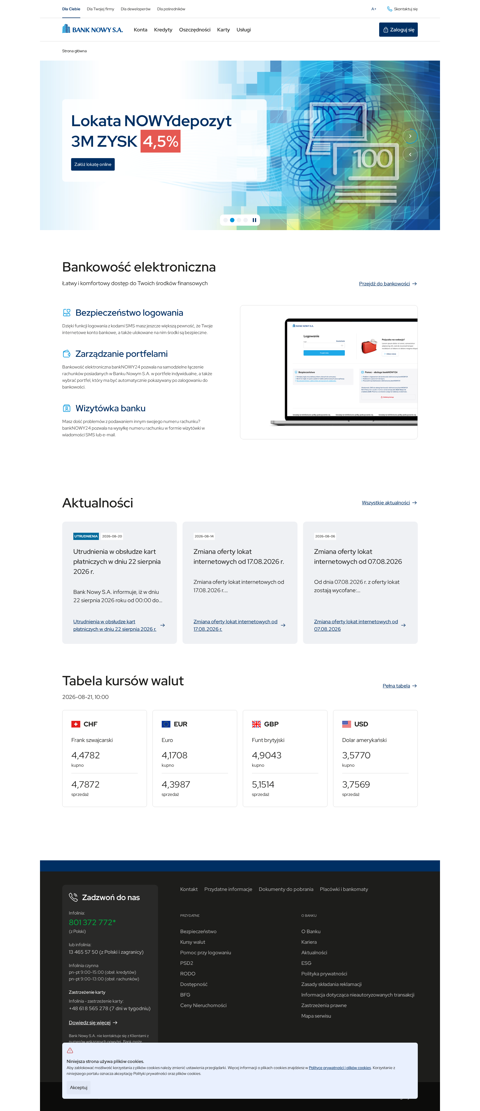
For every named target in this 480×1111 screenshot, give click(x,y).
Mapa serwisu (316, 1016)
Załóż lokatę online (94, 165)
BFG (185, 995)
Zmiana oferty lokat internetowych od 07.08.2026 (360, 625)
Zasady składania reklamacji (331, 984)
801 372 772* (92, 922)
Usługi (244, 29)
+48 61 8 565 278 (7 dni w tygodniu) (110, 1008)
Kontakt (189, 889)
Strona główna (74, 50)
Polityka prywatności (324, 973)
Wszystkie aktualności (386, 502)
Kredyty (163, 29)
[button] (225, 220)
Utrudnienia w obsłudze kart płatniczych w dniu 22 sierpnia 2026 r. (119, 625)
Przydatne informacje (228, 889)
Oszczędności (195, 29)
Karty (223, 29)
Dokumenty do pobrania (286, 889)
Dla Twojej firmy (100, 8)
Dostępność (194, 984)
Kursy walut (192, 942)
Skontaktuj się (406, 8)
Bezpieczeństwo (198, 931)
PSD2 (186, 963)
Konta (141, 29)
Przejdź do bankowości (384, 283)
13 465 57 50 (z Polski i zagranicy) (106, 952)
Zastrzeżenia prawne (324, 1005)
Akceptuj (78, 1087)
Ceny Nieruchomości (203, 1005)
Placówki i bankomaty (344, 889)
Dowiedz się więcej (90, 1022)
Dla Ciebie (71, 8)
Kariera (309, 942)
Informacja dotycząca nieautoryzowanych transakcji (357, 995)
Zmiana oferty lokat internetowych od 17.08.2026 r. (240, 625)
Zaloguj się (402, 29)
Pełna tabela (396, 685)
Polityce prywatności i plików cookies (340, 1067)
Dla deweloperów (136, 8)
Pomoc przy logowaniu (205, 952)
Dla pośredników (171, 8)
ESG (306, 963)
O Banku (311, 931)
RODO (188, 973)
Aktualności (314, 952)
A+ (375, 10)
